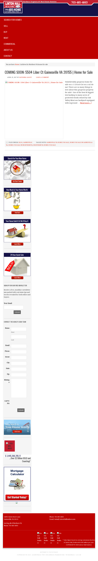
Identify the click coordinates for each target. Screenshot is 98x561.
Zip (8, 374)
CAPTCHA (6, 402)
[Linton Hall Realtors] (39, 543)
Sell (6, 26)
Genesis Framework (56, 555)
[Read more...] (85, 103)
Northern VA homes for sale (44, 145)
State (7, 368)
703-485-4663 (79, 2)
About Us (8, 50)
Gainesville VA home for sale (57, 142)
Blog (20, 142)
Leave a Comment (42, 77)
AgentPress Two (38, 555)
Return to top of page (49, 552)
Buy (5, 32)
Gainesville (27, 142)
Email (7, 345)
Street (7, 357)
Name (7, 328)
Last (12, 340)
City (8, 362)
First (12, 332)
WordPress (70, 555)
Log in (78, 555)
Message (6, 381)
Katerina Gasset (25, 77)
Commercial (9, 44)
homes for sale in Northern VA (20, 145)
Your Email (8, 303)
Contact (8, 56)
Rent (6, 38)
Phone (7, 351)
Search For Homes (13, 20)
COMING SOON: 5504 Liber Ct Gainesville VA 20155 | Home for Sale (49, 72)
